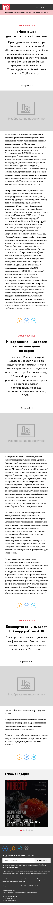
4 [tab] (29, 830)
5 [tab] (32, 830)
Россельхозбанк (12, 221)
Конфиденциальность (8, 898)
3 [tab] (26, 830)
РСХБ (25, 153)
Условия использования (9, 900)
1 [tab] (21, 830)
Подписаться (42, 860)
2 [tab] (24, 830)
